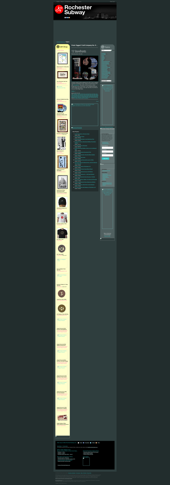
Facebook (87, 442)
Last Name (104, 153)
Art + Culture (104, 54)
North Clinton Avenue (83, 95)
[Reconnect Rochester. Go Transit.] (86, 465)
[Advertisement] (85, 30)
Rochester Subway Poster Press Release (91, 452)
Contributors (68, 1)
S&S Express (96, 96)
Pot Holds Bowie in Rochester (81, 145)
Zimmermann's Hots (93, 97)
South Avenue (79, 97)
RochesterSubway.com (61, 41)
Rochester (75, 96)
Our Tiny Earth (105, 176)
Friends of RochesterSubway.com (64, 465)
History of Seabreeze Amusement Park (83, 152)
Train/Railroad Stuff (105, 74)
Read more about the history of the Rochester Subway (63, 478)
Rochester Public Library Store (63, 454)
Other (102, 60)
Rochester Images (105, 68)
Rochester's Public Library (107, 183)
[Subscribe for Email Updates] (78, 443)
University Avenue (87, 97)
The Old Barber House (79, 136)
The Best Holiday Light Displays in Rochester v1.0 (85, 187)
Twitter (93, 442)
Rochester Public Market (84, 96)
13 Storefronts (78, 51)
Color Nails (75, 94)
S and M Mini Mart (91, 96)
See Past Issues (105, 142)
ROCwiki (104, 185)
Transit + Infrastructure (105, 75)
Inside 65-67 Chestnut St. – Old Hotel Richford (84, 174)
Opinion (103, 59)
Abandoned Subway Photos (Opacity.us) (65, 460)
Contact (79, 1)
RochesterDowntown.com (107, 182)
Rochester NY (79, 96)
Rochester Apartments (105, 62)
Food (84, 94)
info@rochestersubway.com (92, 447)
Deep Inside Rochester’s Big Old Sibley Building (85, 154)
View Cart (112, 1)
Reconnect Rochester (106, 170)
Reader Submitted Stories (106, 61)
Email (81, 442)
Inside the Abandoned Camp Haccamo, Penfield (85, 176)
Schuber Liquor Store (74, 97)
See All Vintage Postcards (62, 331)
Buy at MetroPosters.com (61, 83)
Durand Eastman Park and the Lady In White (84, 159)
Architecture (103, 53)
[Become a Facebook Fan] (83, 443)
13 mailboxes (76, 84)
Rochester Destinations (105, 63)
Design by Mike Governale (88, 454)
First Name (104, 149)
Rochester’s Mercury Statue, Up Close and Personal (86, 179)
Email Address (105, 145)
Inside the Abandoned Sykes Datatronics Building (85, 182)
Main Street (91, 94)
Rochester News (104, 69)
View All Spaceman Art (61, 171)
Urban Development (105, 76)
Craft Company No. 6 (80, 94)
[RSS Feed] (96, 443)
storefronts (83, 97)
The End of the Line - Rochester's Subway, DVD (66, 458)
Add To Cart (64, 271)
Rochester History (104, 66)
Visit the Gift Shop (60, 50)
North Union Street (89, 95)
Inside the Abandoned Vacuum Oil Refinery (84, 171)
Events (103, 55)
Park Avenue (93, 95)
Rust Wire (104, 179)
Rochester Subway (105, 70)
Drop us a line (107, 235)
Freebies (103, 56)
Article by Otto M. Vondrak (88, 453)
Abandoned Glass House (80, 157)
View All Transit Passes (61, 425)
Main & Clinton (88, 94)
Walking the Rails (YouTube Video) (64, 461)
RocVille (103, 178)
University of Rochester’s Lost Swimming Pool (84, 139)
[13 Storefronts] (85, 81)
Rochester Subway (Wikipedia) (63, 457)
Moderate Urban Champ (106, 175)
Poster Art (59, 453)
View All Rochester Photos (62, 193)
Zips (97, 97)
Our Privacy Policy (105, 143)
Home (58, 1)
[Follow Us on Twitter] (90, 443)
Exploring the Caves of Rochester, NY (83, 166)
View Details (59, 67)
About (62, 1)
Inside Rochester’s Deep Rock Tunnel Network (84, 184)
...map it (63, 452)
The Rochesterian (105, 177)
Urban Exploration (104, 77)
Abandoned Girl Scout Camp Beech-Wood (84, 169)
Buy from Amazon (60, 153)
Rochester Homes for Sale (106, 67)
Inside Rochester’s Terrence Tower (82, 133)
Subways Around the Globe (106, 73)
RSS (99, 442)
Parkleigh (59, 452)
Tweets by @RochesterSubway (106, 127)
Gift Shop (74, 1)
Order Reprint (64, 330)
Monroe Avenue (77, 95)
